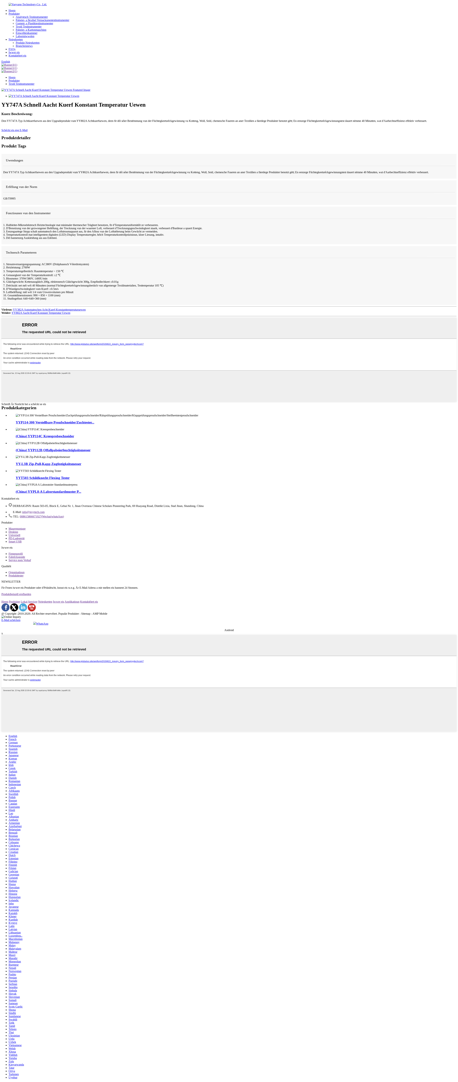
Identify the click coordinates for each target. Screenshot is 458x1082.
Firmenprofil (16, 553)
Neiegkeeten (16, 39)
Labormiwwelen (25, 36)
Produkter (14, 13)
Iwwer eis (14, 52)
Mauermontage (17, 528)
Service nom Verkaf (20, 560)
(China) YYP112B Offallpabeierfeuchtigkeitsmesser (53, 450)
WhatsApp (42, 623)
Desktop (13, 531)
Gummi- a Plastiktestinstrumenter (34, 23)
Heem (12, 10)
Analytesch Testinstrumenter (32, 16)
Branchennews (24, 45)
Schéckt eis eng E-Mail (14, 130)
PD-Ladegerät (17, 538)
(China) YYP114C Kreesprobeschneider (45, 436)
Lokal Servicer (29, 601)
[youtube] (32, 610)
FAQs (12, 49)
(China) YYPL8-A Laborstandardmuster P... (48, 491)
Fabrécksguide (17, 556)
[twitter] (14, 610)
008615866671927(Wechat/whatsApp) (42, 516)
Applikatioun (72, 601)
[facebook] (5, 610)
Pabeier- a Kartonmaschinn (31, 29)
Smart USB (15, 541)
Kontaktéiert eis (17, 55)
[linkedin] (23, 610)
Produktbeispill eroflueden (16, 594)
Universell (14, 535)
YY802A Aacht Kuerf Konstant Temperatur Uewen (41, 312)
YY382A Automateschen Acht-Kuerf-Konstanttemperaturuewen (49, 309)
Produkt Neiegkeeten (28, 42)
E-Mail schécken (10, 620)
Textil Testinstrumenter (29, 26)
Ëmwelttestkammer (26, 33)
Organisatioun (17, 572)
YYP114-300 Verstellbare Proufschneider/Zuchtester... (55, 422)
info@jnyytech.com (33, 512)
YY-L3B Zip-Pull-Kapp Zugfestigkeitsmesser (48, 464)
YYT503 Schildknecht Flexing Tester (43, 478)
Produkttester (16, 575)
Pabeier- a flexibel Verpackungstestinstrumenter (42, 20)
